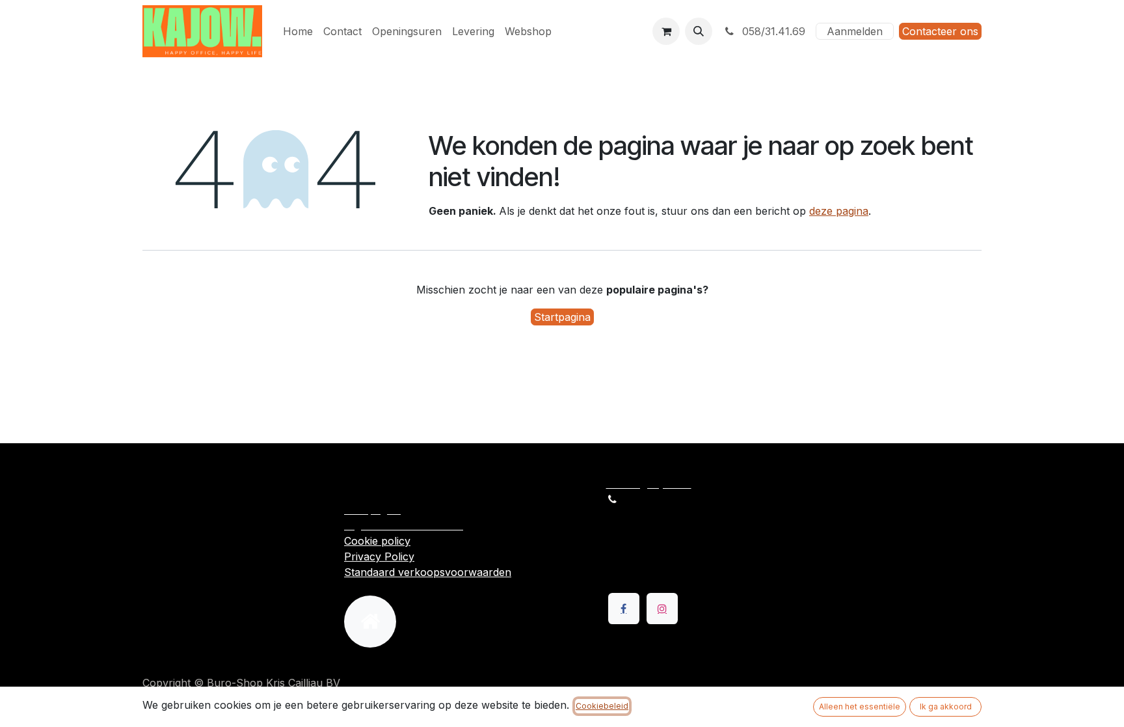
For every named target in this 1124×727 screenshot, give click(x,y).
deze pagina (838, 210)
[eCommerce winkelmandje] (666, 31)
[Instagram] (662, 608)
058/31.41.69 (772, 31)
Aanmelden (855, 31)
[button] (698, 31)
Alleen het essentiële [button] (859, 706)
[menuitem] (298, 31)
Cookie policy (377, 540)
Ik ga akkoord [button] (946, 706)
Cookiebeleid (602, 706)
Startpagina (562, 316)
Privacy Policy (379, 556)
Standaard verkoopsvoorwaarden (427, 572)
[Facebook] (623, 608)
